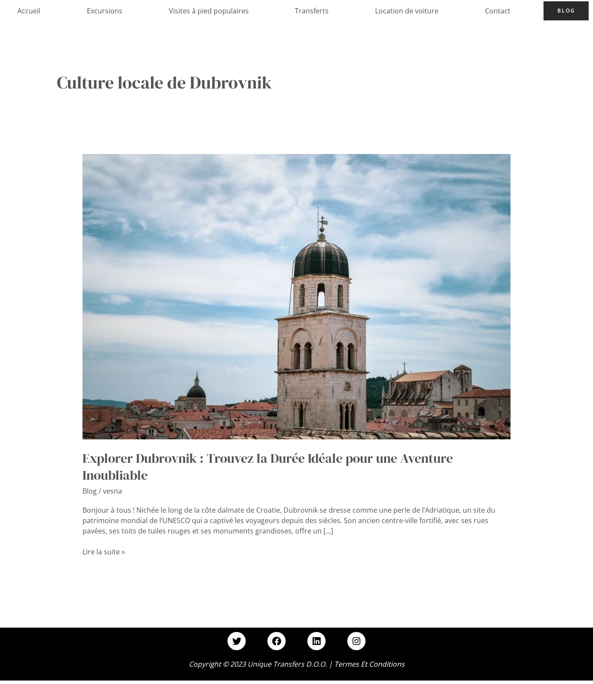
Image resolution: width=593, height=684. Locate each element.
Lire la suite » (103, 551)
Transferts (312, 11)
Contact (498, 11)
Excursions (104, 11)
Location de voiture (406, 11)
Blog (566, 10)
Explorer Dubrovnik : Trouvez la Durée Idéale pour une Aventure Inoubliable (267, 466)
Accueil (28, 11)
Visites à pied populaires (209, 11)
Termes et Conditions (369, 664)
